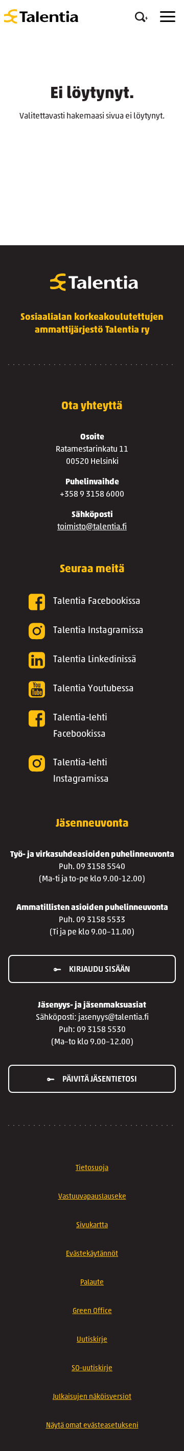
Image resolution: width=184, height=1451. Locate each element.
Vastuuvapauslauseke (92, 1197)
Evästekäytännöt (92, 1254)
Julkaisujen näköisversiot (92, 1397)
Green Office (92, 1311)
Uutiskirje (92, 1340)
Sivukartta (92, 1225)
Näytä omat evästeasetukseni (92, 1426)
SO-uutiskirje (92, 1368)
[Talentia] (41, 16)
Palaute (92, 1282)
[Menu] (167, 16)
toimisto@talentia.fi (92, 527)
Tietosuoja (92, 1168)
